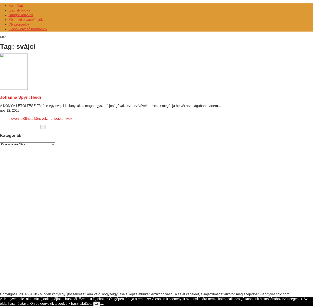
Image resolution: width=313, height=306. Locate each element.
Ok (97, 303)
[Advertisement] (32, 223)
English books (19, 10)
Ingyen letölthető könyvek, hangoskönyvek (40, 118)
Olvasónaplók (19, 24)
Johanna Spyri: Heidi (20, 97)
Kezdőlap (16, 5)
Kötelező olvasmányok (26, 20)
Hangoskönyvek (21, 15)
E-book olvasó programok (28, 29)
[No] (102, 304)
